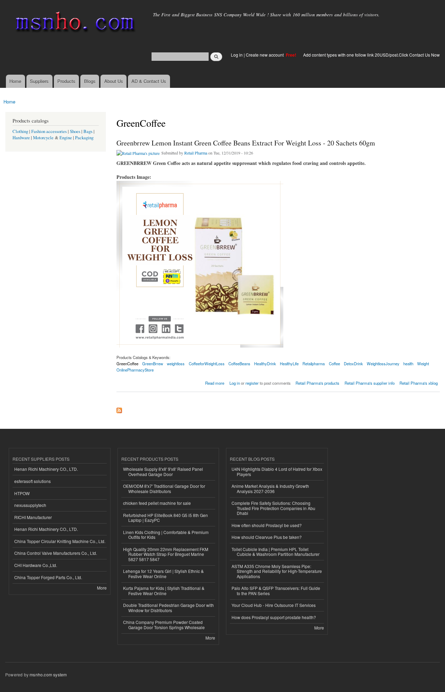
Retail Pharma (195, 153)
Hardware (21, 138)
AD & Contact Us (148, 81)
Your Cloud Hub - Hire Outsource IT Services (274, 605)
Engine (65, 138)
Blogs (90, 81)
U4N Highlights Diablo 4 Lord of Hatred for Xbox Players (277, 471)
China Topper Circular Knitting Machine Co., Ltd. (59, 541)
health (408, 363)
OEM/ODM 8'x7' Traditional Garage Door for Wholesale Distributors (164, 488)
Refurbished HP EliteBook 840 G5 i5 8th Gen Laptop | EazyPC (165, 517)
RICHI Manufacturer (33, 517)
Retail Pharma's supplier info (370, 383)
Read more (214, 382)
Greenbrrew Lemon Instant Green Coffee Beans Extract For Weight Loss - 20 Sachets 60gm (245, 143)
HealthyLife (289, 363)
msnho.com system (48, 674)
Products (66, 81)
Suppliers (39, 81)
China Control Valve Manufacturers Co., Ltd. (55, 553)
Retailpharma (313, 363)
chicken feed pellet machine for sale (157, 503)
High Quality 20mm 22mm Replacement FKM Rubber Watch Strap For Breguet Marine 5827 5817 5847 (165, 554)
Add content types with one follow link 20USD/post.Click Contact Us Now (371, 55)
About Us (113, 81)
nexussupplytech (30, 505)
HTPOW (22, 493)
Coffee (334, 363)
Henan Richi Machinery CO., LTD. (46, 469)
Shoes (75, 131)
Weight (423, 363)
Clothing (20, 131)
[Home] (74, 23)
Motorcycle (43, 138)
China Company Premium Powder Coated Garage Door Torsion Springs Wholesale (164, 624)
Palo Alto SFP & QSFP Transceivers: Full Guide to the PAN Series (276, 590)
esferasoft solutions (32, 481)
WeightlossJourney (383, 363)
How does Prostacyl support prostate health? (274, 617)
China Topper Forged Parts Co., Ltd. (48, 577)
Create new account (265, 55)
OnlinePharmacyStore (135, 370)
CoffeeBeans (239, 363)
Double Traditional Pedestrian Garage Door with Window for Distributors (168, 607)
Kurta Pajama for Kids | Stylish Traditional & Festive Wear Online (163, 590)
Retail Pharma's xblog (418, 383)
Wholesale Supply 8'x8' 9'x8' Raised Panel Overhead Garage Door (163, 471)
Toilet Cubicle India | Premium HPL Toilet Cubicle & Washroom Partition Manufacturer (275, 551)
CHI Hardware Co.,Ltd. (35, 565)
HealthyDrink (265, 363)
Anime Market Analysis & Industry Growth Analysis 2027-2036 (270, 488)
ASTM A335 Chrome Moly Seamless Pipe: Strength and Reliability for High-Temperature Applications (277, 571)
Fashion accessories (49, 131)
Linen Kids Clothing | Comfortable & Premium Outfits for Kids (166, 534)
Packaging (84, 138)
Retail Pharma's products (317, 383)
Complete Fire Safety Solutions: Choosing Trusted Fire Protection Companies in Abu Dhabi (273, 508)
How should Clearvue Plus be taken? (267, 537)
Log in (237, 55)
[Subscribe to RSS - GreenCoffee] (119, 408)
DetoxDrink (353, 363)
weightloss (176, 363)
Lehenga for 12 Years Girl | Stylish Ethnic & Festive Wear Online (163, 573)
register (252, 383)
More (102, 588)
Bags (87, 131)
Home (15, 81)
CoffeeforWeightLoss (207, 363)
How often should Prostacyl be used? (267, 525)
